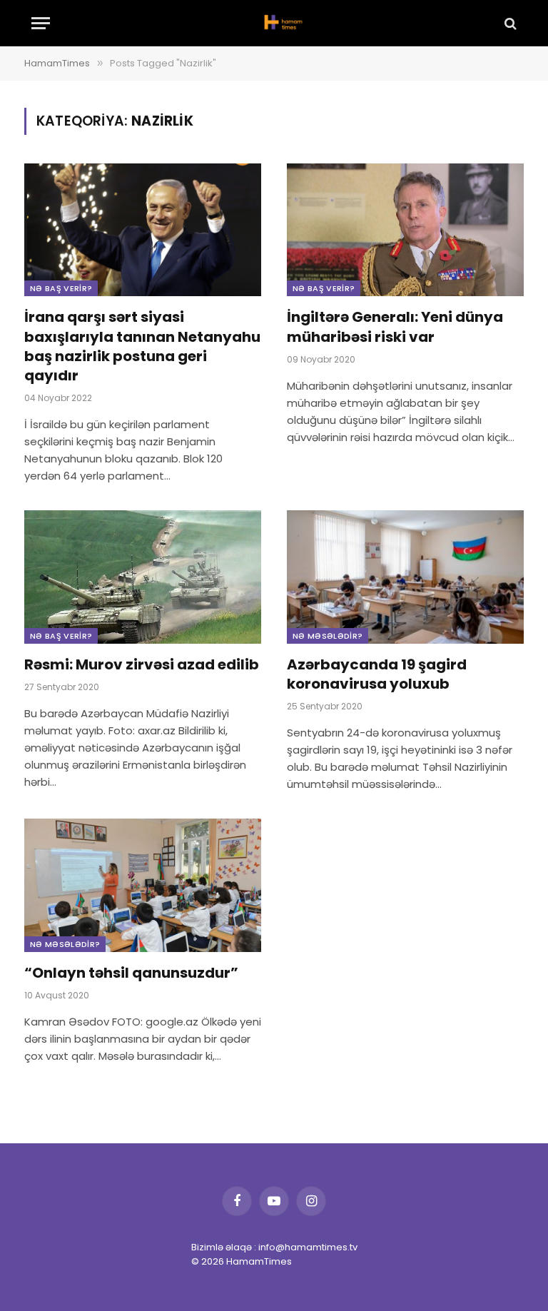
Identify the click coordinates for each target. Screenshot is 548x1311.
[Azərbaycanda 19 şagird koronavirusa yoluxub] (405, 577)
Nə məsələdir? (327, 636)
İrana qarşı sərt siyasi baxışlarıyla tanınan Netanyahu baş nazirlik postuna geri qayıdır (142, 346)
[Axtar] (509, 23)
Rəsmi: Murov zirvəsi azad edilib (141, 664)
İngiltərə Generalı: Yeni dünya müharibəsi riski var (395, 327)
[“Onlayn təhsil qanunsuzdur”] (142, 885)
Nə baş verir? (61, 288)
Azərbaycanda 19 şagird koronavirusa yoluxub (377, 674)
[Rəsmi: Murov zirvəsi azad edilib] (142, 577)
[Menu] (40, 23)
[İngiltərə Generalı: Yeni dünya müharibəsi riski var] (405, 230)
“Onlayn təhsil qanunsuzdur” (131, 973)
